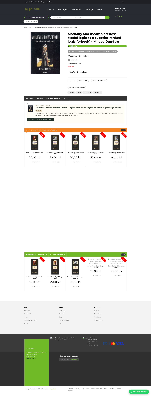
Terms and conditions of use (99, 388)
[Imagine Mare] (113, 338)
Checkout (49, 2)
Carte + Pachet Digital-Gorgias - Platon (34, 153)
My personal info (98, 320)
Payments (27, 310)
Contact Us (62, 310)
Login (26, 2)
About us (112, 388)
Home (25, 27)
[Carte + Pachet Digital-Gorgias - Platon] (34, 142)
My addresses (97, 317)
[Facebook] (28, 364)
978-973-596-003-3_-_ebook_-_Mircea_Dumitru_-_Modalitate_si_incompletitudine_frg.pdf (93, 51)
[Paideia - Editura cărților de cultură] (32, 9)
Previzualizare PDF (53, 98)
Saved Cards (27, 314)
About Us (61, 314)
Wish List (37, 2)
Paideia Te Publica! (64, 320)
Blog (60, 317)
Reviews (40, 98)
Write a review (74, 60)
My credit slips (98, 314)
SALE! (60, 323)
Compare (43, 2)
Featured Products (57, 254)
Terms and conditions (30, 320)
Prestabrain (53, 389)
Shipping (26, 317)
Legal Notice (85, 388)
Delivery (77, 388)
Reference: (71, 63)
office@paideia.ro (31, 358)
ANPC (26, 323)
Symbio (65, 98)
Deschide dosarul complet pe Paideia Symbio (40, 119)
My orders (96, 310)
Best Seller (42, 254)
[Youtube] (31, 364)
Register (31, 2)
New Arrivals (31, 254)
